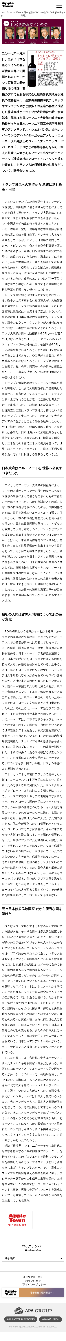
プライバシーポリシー (33, 1284)
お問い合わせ (33, 1280)
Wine (18, 12)
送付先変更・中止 (33, 1277)
